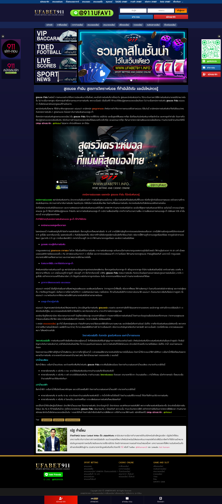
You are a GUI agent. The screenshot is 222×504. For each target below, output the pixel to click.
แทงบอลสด (88, 466)
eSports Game (159, 481)
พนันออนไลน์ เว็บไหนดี (126, 476)
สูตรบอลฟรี (47, 420)
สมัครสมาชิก (212, 74)
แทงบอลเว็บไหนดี (90, 479)
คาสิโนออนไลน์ (62, 25)
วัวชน (155, 476)
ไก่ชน (155, 479)
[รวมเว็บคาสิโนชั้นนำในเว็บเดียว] (132, 56)
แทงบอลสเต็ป (88, 469)
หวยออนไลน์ (138, 25)
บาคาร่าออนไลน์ (77, 25)
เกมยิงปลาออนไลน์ (153, 25)
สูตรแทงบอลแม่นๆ (72, 420)
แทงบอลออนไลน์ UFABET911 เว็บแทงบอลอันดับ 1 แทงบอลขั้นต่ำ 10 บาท (101, 472)
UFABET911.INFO (111, 490)
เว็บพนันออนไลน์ (170, 25)
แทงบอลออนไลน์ (93, 25)
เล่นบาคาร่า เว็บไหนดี (126, 474)
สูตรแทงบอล (58, 420)
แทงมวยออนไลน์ (109, 25)
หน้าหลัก (50, 25)
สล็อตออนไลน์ (124, 25)
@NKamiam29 (141, 447)
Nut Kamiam (164, 447)
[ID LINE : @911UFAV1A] (53, 474)
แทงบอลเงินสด (89, 476)
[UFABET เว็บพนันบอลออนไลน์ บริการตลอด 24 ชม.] (49, 10)
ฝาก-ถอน (210, 67)
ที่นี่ (122, 447)
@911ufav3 (57, 123)
